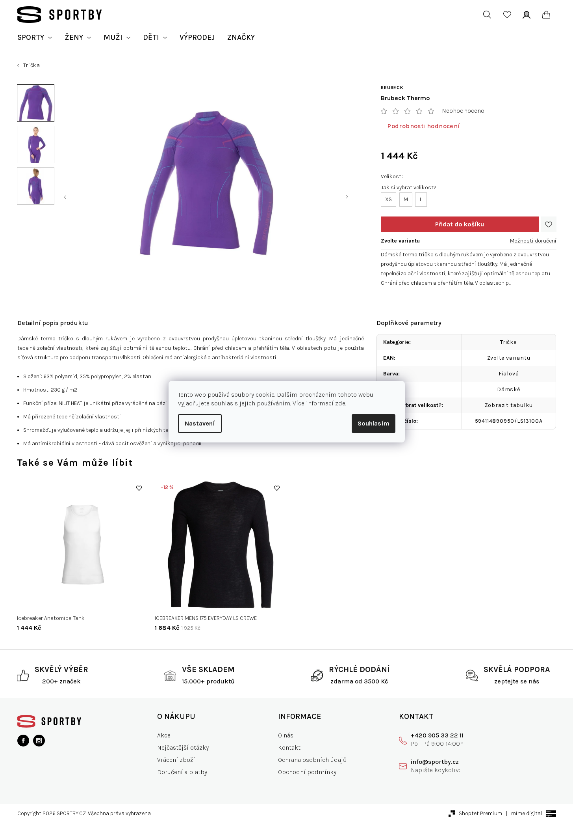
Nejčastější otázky (183, 747)
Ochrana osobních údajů (312, 759)
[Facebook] (23, 740)
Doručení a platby (182, 772)
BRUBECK (392, 87)
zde (340, 403)
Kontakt (289, 747)
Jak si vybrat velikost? (408, 187)
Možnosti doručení (533, 240)
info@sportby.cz (435, 761)
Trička (508, 342)
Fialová (509, 373)
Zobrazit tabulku (509, 405)
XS (388, 199)
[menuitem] (34, 37)
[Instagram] (39, 740)
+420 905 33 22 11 (437, 735)
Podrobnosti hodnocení (423, 126)
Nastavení (200, 423)
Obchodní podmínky (307, 772)
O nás (285, 735)
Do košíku (459, 224)
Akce (164, 735)
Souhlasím (373, 423)
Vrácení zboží (176, 759)
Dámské (508, 389)
